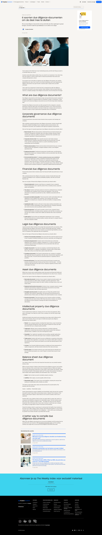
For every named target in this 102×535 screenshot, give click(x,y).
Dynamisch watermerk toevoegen (68, 508)
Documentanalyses (67, 504)
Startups (55, 504)
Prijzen (34, 507)
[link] (84, 2)
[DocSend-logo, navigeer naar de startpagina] (6, 2)
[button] (84, 27)
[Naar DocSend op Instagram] (81, 530)
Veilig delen (66, 502)
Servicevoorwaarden (78, 512)
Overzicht (76, 502)
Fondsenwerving (46, 504)
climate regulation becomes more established (49, 157)
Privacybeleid (77, 507)
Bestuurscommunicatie (47, 509)
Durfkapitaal (45, 505)
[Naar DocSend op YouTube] (72, 530)
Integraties (35, 504)
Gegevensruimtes (67, 510)
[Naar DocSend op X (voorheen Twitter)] (76, 530)
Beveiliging (77, 505)
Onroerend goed (57, 507)
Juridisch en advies (57, 505)
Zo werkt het (35, 502)
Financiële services (57, 502)
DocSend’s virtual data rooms (45, 422)
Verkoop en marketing (58, 509)
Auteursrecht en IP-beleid (78, 510)
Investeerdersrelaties (46, 511)
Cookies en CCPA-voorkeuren (78, 514)
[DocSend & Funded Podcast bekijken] (83, 530)
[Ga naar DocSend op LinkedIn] (74, 530)
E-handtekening (67, 512)
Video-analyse (66, 505)
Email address (51, 481)
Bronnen (34, 509)
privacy (54, 486)
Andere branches (57, 511)
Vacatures (76, 504)
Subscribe (51, 489)
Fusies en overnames (46, 502)
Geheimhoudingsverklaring (69, 513)
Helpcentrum (35, 505)
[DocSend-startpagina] (24, 501)
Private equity (45, 507)
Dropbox (29, 503)
